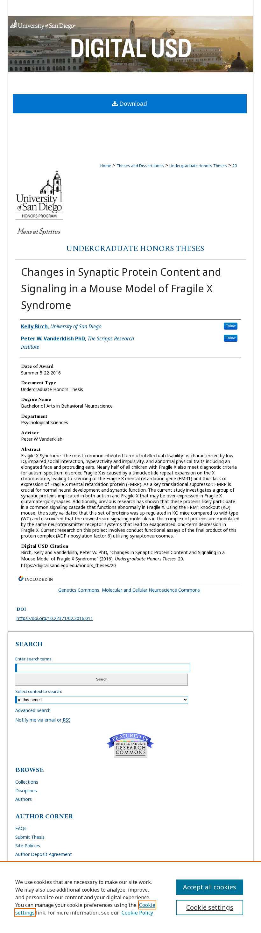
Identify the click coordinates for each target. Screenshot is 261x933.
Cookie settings (209, 907)
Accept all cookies (209, 887)
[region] (130, 897)
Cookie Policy (137, 912)
